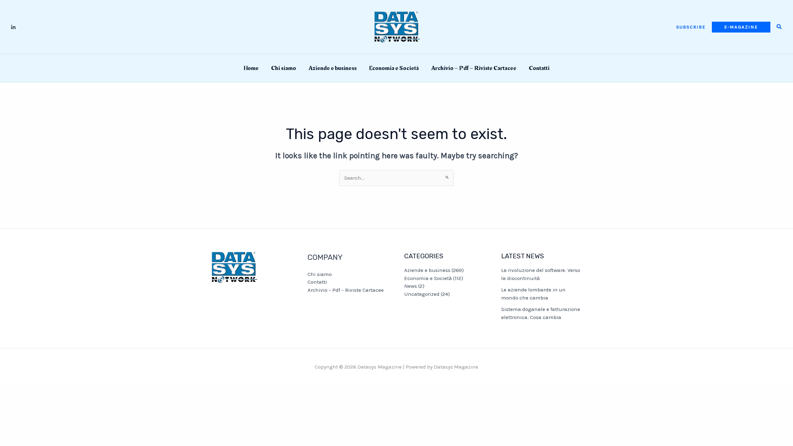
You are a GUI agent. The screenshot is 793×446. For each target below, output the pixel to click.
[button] (691, 27)
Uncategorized (422, 294)
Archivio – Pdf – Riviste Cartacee (473, 68)
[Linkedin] (13, 27)
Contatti (539, 68)
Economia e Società (394, 68)
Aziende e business (333, 68)
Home (251, 68)
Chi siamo (283, 68)
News (410, 286)
